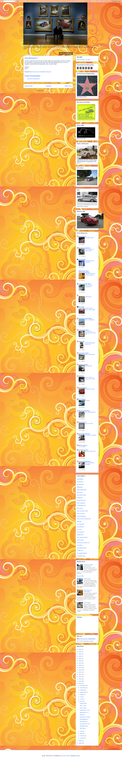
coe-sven (79, 529)
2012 (80, 679)
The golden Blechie (84, 433)
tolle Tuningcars (81, 503)
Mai (81, 701)
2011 (80, 681)
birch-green (80, 508)
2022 (80, 656)
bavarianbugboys (81, 516)
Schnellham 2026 (89, 237)
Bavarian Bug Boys (84, 410)
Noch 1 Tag (83, 705)
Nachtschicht (88, 296)
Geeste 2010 (83, 703)
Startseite (48, 86)
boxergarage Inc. (83, 450)
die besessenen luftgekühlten (87, 638)
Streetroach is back (89, 389)
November (83, 687)
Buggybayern (82, 236)
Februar (82, 735)
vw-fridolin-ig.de (81, 556)
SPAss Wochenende (90, 354)
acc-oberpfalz (80, 524)
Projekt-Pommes (81, 500)
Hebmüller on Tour (85, 710)
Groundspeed (82, 387)
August (82, 694)
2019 (80, 663)
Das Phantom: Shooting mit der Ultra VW (90, 333)
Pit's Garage (82, 399)
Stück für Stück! (89, 423)
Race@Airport (83, 721)
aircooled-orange (81, 495)
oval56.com (80, 550)
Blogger (78, 755)
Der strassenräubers (82, 537)
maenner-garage (83, 364)
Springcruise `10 (84, 712)
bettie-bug (79, 492)
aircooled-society (84, 353)
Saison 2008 (80, 576)
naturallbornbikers (81, 548)
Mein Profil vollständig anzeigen (85, 641)
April (81, 731)
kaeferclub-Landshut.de (83, 542)
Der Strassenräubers (84, 248)
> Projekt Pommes (84, 330)
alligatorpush (80, 534)
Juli (81, 696)
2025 (80, 649)
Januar (82, 738)
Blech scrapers (83, 445)
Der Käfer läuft (88, 366)
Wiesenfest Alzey (88, 564)
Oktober (82, 690)
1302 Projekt (87, 579)
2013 (80, 676)
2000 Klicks (83, 728)
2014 (80, 674)
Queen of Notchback (84, 461)
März (81, 733)
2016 (80, 670)
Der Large (81, 307)
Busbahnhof (82, 422)
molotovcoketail (66, 755)
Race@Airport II (84, 719)
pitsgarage (79, 497)
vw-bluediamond (81, 505)
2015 (80, 672)
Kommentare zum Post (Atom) (51, 90)
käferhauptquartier (82, 489)
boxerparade (80, 484)
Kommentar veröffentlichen (33, 78)
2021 (80, 658)
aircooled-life (80, 526)
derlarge (79, 521)
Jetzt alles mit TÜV (85, 723)
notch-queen (80, 540)
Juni (81, 699)
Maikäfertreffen (84, 726)
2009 (80, 741)
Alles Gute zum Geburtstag (88, 590)
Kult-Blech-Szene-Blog (85, 318)
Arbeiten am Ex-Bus (85, 717)
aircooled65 (82, 259)
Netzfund (82, 714)
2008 (80, 743)
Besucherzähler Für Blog (83, 59)
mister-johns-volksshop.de (84, 518)
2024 (80, 651)
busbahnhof (80, 481)
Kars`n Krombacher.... (90, 319)
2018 (80, 665)
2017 (80, 667)
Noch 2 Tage (83, 708)
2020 (80, 660)
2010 (80, 683)
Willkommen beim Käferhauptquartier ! (84, 271)
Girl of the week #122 (90, 451)
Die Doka (87, 400)
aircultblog (79, 545)
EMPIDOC (81, 376)
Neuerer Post (28, 86)
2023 (80, 654)
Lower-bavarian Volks (85, 283)
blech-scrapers (81, 513)
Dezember (83, 685)
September (83, 692)
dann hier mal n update (90, 435)
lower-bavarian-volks (82, 510)
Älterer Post (68, 86)
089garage (82, 341)
